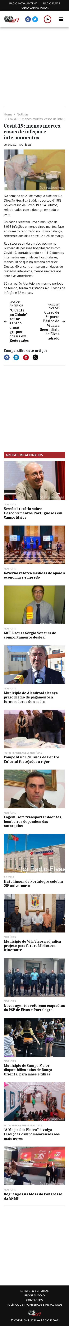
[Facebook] (28, 19)
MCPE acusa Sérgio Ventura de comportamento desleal (30, 635)
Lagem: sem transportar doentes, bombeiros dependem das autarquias (33, 821)
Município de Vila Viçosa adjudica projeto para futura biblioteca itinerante (32, 945)
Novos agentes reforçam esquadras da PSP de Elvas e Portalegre (34, 1008)
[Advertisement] (34, 67)
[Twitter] (35, 19)
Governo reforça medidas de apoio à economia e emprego (34, 575)
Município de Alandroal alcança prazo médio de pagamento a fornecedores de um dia (31, 697)
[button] (47, 19)
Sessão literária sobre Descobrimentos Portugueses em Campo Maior (33, 513)
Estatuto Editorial (34, 1291)
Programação (34, 1295)
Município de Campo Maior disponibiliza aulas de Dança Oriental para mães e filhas (28, 1070)
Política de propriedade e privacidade (34, 1304)
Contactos (34, 1300)
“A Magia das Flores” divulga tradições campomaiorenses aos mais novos (32, 1134)
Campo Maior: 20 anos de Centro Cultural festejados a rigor (31, 759)
